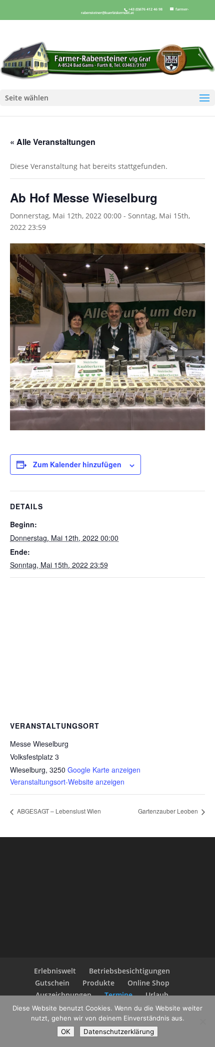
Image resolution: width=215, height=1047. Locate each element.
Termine (118, 995)
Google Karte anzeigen (104, 770)
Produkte (98, 983)
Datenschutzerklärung (119, 1032)
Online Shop (149, 983)
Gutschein (52, 983)
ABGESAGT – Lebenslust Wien (58, 811)
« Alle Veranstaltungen (53, 141)
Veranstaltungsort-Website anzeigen (67, 782)
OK (65, 1032)
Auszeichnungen (64, 995)
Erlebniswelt (55, 971)
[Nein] (203, 1022)
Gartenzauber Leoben (169, 811)
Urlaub (157, 995)
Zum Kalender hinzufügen (77, 464)
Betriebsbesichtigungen (129, 971)
